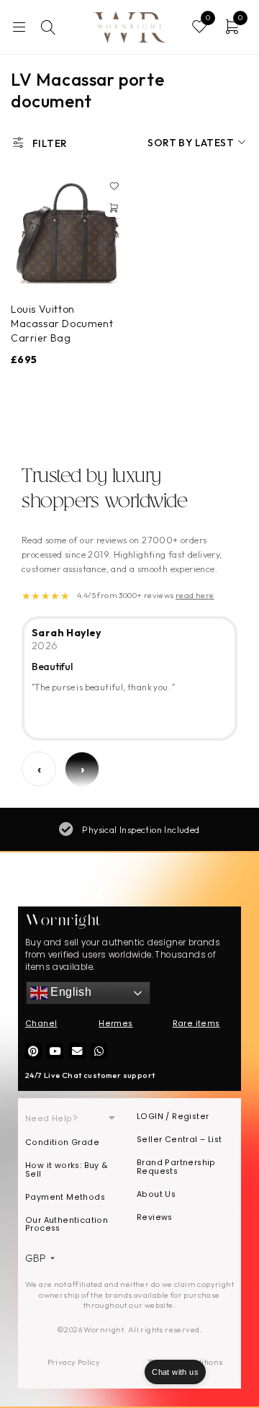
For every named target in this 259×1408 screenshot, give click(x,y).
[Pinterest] (33, 1051)
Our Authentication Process (66, 1224)
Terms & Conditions (184, 1362)
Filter (49, 143)
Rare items (196, 1023)
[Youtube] (55, 1051)
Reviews (155, 1217)
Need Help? (51, 1118)
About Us (156, 1194)
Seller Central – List (179, 1139)
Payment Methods (65, 1197)
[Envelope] (77, 1051)
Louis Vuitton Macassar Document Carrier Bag (62, 323)
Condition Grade (62, 1142)
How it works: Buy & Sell (66, 1170)
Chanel (41, 1023)
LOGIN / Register (173, 1116)
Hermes (115, 1023)
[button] (113, 208)
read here (195, 595)
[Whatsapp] (99, 1051)
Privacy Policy (74, 1362)
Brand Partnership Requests (176, 1167)
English (69, 992)
